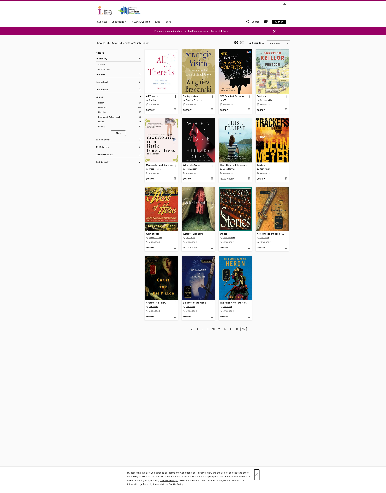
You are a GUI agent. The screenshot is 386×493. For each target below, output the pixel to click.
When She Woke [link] (191, 165)
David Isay (153, 100)
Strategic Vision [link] (191, 96)
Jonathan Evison (155, 238)
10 (213, 329)
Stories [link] (223, 234)
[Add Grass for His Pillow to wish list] (175, 317)
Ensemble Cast (229, 169)
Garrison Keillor (265, 100)
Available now (104, 69)
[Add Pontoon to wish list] (286, 110)
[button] (252, 22)
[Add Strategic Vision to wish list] (212, 110)
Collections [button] (118, 22)
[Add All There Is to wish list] (175, 110)
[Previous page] (192, 329)
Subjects (102, 22)
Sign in (279, 22)
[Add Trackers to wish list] (286, 179)
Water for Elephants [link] (193, 234)
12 (225, 329)
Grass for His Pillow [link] (156, 303)
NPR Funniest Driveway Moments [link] (234, 96)
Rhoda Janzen (155, 169)
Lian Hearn (264, 238)
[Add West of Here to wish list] (175, 248)
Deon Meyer (264, 169)
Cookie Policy (176, 484)
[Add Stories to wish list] (249, 248)
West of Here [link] (152, 234)
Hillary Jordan (191, 169)
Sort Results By (256, 43)
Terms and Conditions (180, 472)
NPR (224, 100)
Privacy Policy (204, 472)
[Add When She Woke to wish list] (212, 179)
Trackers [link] (261, 165)
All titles (101, 64)
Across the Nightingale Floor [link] (271, 234)
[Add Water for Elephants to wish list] (212, 248)
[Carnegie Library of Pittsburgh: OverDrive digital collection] (119, 10)
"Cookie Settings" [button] (169, 480)
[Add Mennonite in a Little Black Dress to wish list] (175, 179)
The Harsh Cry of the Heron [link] (234, 303)
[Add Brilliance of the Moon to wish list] (212, 317)
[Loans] (266, 22)
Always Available (141, 22)
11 (219, 329)
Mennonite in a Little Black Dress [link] (160, 165)
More (118, 133)
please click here (219, 31)
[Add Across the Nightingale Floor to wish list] (286, 248)
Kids (157, 22)
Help (284, 4)
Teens (168, 22)
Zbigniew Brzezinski (194, 100)
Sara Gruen (190, 238)
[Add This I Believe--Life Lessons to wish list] (249, 179)
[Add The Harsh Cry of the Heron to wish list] (249, 317)
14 (237, 329)
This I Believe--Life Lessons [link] (234, 165)
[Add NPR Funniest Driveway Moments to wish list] (249, 110)
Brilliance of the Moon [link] (194, 303)
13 (231, 329)
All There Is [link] (152, 96)
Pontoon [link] (261, 96)
